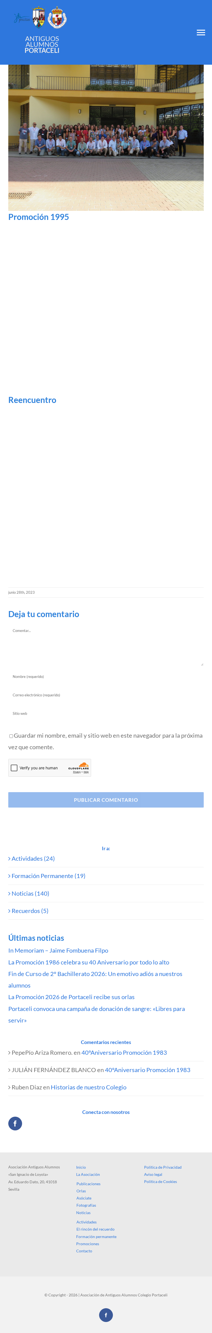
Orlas (81, 1190)
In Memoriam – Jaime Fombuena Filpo (58, 950)
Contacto (84, 1251)
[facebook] (106, 1315)
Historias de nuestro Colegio (88, 1087)
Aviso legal (153, 1174)
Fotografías (86, 1205)
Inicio (81, 1167)
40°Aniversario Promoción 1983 (124, 1052)
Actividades (86, 1222)
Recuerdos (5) (30, 910)
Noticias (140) (30, 893)
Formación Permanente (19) (49, 875)
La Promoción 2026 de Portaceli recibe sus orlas (71, 997)
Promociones (87, 1243)
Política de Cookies (160, 1181)
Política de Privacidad (163, 1167)
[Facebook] (15, 1123)
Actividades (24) (33, 858)
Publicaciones (88, 1183)
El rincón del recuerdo (95, 1229)
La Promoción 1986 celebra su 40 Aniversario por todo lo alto (88, 962)
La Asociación (88, 1174)
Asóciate (83, 1198)
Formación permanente (96, 1236)
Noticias (83, 1212)
